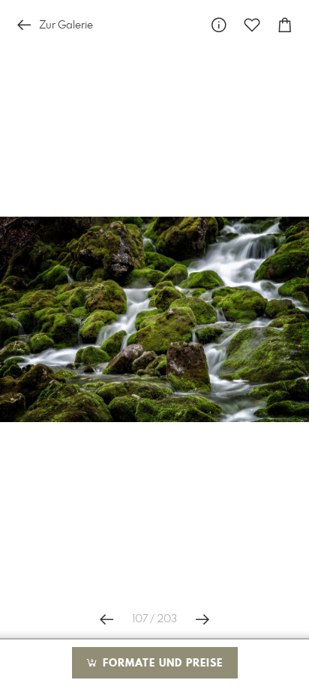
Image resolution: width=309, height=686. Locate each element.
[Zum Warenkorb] (285, 25)
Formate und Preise (161, 663)
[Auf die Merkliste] (252, 25)
